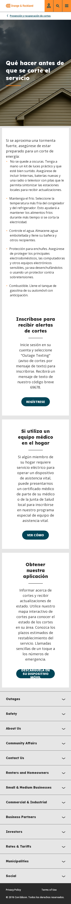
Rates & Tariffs (18, 846)
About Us (13, 728)
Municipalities (17, 861)
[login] (49, 6)
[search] (57, 6)
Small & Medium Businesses (28, 787)
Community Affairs (21, 743)
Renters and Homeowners (27, 773)
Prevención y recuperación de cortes (30, 16)
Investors (14, 832)
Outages (13, 699)
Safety (11, 714)
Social (11, 876)
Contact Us (15, 758)
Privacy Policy (13, 889)
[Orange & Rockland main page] (16, 6)
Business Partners (21, 817)
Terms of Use (49, 889)
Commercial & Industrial (26, 802)
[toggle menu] (66, 6)
